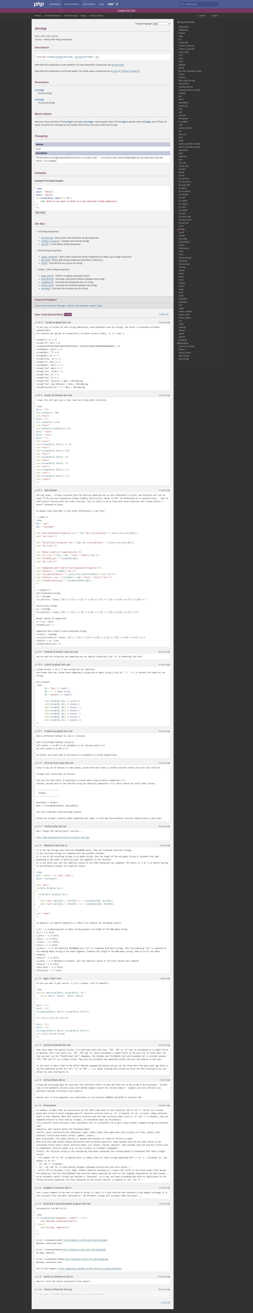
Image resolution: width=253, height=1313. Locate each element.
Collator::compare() (130, 71)
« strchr (202, 16)
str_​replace (183, 204)
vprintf (181, 334)
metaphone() (47, 282)
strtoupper (183, 302)
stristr (181, 251)
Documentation (71, 4)
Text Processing (70, 16)
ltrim (181, 109)
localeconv (183, 106)
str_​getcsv (183, 188)
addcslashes (184, 27)
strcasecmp (183, 223)
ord (180, 131)
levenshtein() (47, 279)
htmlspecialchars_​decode (189, 90)
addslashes (183, 30)
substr (181, 308)
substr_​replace (185, 318)
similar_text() (47, 285)
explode (182, 65)
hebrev (181, 74)
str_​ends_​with (184, 185)
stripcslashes (184, 242)
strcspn (182, 235)
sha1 (181, 160)
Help (101, 4)
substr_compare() (49, 257)
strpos (181, 273)
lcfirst (181, 99)
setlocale (182, 156)
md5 (180, 112)
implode (182, 93)
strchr (181, 226)
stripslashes (184, 248)
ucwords (182, 327)
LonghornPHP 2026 (126, 10)
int (97, 57)
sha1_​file (182, 163)
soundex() (45, 288)
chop (181, 36)
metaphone (183, 118)
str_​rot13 (182, 207)
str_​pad (182, 198)
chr (180, 39)
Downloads (55, 4)
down (42, 322)
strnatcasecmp (185, 258)
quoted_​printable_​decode (189, 144)
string (58, 57)
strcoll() (114, 71)
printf (181, 141)
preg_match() (47, 276)
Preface (38, 16)
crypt (181, 58)
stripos (181, 245)
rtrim (181, 153)
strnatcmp (183, 261)
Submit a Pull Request (77, 305)
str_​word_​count (185, 220)
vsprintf (182, 337)
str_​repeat (183, 201)
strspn (181, 289)
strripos (182, 283)
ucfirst (181, 324)
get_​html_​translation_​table (190, 71)
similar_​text (184, 166)
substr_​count (184, 315)
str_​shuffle (183, 210)
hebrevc (182, 349)
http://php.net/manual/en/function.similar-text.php (62, 837)
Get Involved (89, 4)
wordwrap (183, 340)
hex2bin (182, 77)
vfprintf (182, 330)
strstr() (44, 263)
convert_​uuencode (186, 49)
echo (181, 62)
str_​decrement (185, 182)
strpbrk (182, 270)
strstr (181, 292)
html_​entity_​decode (187, 80)
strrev (181, 280)
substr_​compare (185, 311)
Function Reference (53, 16)
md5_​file (182, 115)
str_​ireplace (184, 194)
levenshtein (184, 103)
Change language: (143, 23)
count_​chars (184, 52)
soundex (182, 169)
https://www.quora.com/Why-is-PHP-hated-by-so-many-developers (90, 1269)
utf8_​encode (184, 359)
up (36, 322)
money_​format (185, 353)
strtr (180, 305)
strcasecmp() (117, 65)
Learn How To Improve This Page (50, 305)
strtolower (183, 299)
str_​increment (184, 191)
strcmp (182, 229)
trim (180, 321)
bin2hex (182, 33)
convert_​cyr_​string (186, 346)
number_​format (185, 128)
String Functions (96, 16)
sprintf (181, 172)
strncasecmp (184, 264)
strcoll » (214, 16)
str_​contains (184, 179)
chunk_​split (183, 43)
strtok (181, 296)
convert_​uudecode (186, 46)
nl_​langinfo (183, 122)
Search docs (191, 4)
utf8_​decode (184, 356)
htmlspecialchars (186, 87)
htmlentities (184, 84)
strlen (181, 254)
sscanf (181, 175)
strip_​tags (183, 239)
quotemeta (183, 150)
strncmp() (45, 260)
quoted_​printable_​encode (189, 147)
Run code (40, 212)
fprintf (181, 68)
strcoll (181, 232)
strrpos (182, 286)
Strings (83, 16)
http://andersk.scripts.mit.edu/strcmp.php (85, 1240)
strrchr (181, 277)
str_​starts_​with (185, 217)
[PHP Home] (39, 4)
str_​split (182, 213)
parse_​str (183, 134)
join (180, 96)
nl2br (181, 125)
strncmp (182, 267)
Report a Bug (96, 305)
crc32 (181, 55)
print (181, 137)
